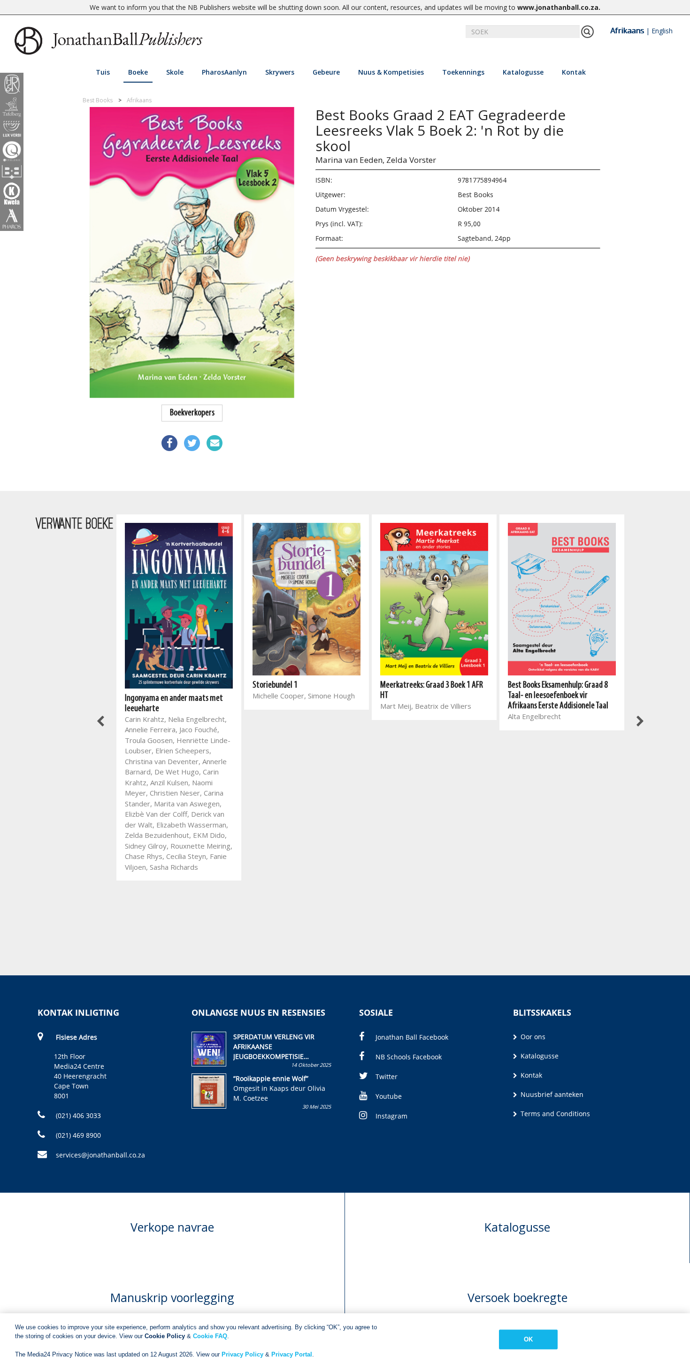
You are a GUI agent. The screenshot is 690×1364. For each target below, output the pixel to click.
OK (528, 1339)
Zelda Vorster (411, 159)
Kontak (574, 72)
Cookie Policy (165, 1336)
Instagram (391, 1115)
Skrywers (279, 72)
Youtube (389, 1096)
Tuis (103, 72)
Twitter (387, 1076)
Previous (101, 721)
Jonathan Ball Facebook (412, 1037)
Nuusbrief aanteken (551, 1094)
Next (639, 721)
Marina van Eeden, (349, 159)
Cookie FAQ (210, 1336)
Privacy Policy (242, 1354)
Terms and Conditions (554, 1113)
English (662, 30)
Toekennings (463, 72)
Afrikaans (627, 30)
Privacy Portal (291, 1354)
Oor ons (532, 1036)
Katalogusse (523, 72)
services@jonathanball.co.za (100, 1154)
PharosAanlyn (224, 72)
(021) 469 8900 (77, 1135)
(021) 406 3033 (77, 1115)
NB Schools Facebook (409, 1056)
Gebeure (326, 72)
